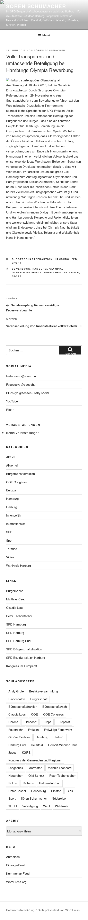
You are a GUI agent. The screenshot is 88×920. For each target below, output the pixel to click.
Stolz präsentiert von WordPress (59, 910)
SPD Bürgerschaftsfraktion (24, 649)
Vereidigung (30, 806)
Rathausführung (49, 783)
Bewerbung (21, 268)
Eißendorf (30, 722)
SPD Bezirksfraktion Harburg (25, 657)
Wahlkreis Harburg (18, 565)
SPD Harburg (15, 632)
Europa (11, 490)
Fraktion (33, 729)
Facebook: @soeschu (20, 384)
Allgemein (12, 465)
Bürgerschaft (14, 591)
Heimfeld (37, 745)
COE (34, 714)
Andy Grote (16, 691)
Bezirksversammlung (43, 691)
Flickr (10, 409)
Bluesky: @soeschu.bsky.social (27, 393)
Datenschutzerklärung (20, 910)
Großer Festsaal (19, 737)
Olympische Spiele (27, 272)
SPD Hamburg (16, 624)
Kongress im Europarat (21, 666)
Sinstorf (56, 791)
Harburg (11, 507)
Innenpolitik (13, 515)
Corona (13, 722)
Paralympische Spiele (61, 272)
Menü (46, 35)
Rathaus (28, 783)
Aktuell (10, 457)
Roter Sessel (17, 791)
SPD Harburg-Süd (18, 641)
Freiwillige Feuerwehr (58, 729)
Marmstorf (35, 768)
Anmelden (13, 856)
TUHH (12, 806)
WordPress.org (16, 882)
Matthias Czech (16, 599)
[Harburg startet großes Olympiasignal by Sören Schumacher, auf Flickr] (33, 80)
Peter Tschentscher (19, 616)
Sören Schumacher (36, 6)
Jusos (12, 752)
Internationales (16, 523)
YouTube (12, 401)
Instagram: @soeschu (21, 376)
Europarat (63, 722)
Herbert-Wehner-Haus (63, 745)
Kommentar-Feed (17, 873)
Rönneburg (38, 791)
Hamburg (62, 259)
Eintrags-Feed (15, 865)
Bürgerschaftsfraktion (32, 259)
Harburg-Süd (17, 745)
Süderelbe (59, 798)
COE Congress (16, 482)
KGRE (26, 752)
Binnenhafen (16, 699)
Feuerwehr (15, 729)
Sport (17, 262)
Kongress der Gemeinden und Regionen (35, 760)
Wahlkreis (61, 806)
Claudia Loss (15, 607)
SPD (74, 259)
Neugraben (15, 775)
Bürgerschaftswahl (54, 706)
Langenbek (15, 768)
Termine (11, 549)
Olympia (55, 268)
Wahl (46, 806)
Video (10, 557)
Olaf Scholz (36, 775)
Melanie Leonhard (59, 768)
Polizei (12, 783)
